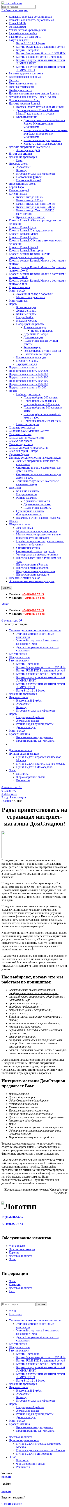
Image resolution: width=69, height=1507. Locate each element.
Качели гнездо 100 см (29, 197)
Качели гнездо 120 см (29, 200)
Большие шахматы (27, 491)
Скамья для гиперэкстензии (26, 437)
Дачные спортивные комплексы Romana (34, 93)
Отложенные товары (22, 1249)
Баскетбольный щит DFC (25, 36)
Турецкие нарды (26, 364)
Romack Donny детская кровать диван (40, 106)
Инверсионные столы (22, 183)
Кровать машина (26, 116)
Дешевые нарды (26, 310)
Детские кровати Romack (24, 103)
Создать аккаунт (11, 1503)
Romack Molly (17, 23)
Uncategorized (17, 26)
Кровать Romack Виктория (26, 250)
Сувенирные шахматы (30, 511)
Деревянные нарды (36, 334)
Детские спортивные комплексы (29, 146)
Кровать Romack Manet (23, 233)
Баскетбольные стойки (23, 33)
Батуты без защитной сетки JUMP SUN (41, 53)
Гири (19, 160)
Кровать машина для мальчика (43, 143)
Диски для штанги (20, 153)
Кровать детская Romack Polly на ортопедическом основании (29, 255)
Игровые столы (18, 163)
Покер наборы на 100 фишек (42, 404)
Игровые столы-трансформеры (35, 173)
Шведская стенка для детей (33, 574)
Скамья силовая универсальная (28, 447)
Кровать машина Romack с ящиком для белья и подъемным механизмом (46, 133)
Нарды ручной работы (30, 324)
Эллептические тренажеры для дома (31, 581)
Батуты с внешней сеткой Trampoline (39, 56)
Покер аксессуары (27, 424)
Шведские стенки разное (24, 577)
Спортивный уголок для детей (35, 551)
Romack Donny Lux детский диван (30, 16)
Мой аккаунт (17, 1245)
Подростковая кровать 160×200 (28, 380)
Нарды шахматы (26, 494)
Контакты (22, 773)
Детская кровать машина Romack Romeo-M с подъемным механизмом (44, 123)
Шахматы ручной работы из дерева (38, 517)
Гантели (14, 80)
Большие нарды (26, 307)
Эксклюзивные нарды (37, 354)
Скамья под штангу (21, 444)
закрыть (6, 1476)
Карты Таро (16, 187)
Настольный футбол (29, 177)
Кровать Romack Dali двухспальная (31, 230)
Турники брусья (19, 454)
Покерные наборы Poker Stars (42, 420)
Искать (7, 587)
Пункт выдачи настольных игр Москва (40, 763)
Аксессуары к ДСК (28, 150)
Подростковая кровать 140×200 (28, 377)
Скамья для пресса (20, 440)
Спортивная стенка (28, 547)
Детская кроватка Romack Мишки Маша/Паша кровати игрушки (37, 112)
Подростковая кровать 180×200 (28, 384)
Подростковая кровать (23, 367)
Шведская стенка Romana (32, 564)
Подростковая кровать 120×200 (28, 374)
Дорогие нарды (33, 337)
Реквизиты (23, 780)
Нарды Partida (24, 317)
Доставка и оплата (20, 1255)
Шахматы (15, 487)
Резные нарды (32, 347)
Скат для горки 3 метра (23, 450)
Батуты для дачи (19, 40)
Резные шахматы (26, 497)
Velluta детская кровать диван (27, 30)
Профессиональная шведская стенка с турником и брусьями (40, 543)
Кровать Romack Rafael (23, 247)
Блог (12, 1291)
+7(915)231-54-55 (34, 597)
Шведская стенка (19, 524)
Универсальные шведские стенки (37, 554)
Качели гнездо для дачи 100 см (35, 203)
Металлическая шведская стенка (36, 531)
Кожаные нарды (26, 314)
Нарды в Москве (26, 320)
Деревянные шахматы (37, 504)
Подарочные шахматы (38, 507)
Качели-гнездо (18, 193)
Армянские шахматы (37, 501)
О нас (12, 1259)
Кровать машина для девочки (42, 140)
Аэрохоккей (23, 167)
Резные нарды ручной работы (42, 350)
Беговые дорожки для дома (26, 73)
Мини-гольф (17, 290)
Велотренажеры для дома (25, 76)
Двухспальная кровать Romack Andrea (32, 96)
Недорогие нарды (27, 360)
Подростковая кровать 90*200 (27, 387)
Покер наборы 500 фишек (40, 400)
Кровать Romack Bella (22, 227)
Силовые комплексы (22, 427)
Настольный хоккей (28, 180)
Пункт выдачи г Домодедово (34, 767)
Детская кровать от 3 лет (24, 100)
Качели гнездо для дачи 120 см (35, 207)
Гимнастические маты (23, 83)
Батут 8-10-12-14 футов (30, 43)
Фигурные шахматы (29, 514)
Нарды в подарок (42, 330)
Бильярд (21, 170)
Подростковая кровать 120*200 (28, 370)
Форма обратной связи (30, 777)
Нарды (13, 303)
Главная (6, 800)
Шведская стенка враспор (32, 567)
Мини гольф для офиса (30, 297)
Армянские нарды (35, 327)
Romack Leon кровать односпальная (31, 20)
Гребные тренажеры (21, 86)
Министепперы (18, 300)
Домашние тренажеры (23, 156)
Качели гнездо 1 (19, 190)
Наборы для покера (28, 394)
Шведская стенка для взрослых (35, 571)
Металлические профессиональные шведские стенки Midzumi (38, 536)
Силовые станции (20, 434)
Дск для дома (24, 527)
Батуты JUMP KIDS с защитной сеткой (40, 46)
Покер (13, 390)
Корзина (14, 1252)
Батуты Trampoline (27, 50)
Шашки (13, 521)
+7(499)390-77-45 (33, 594)
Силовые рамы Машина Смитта (29, 430)
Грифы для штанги (20, 90)
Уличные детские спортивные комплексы (35, 457)
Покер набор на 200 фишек (41, 397)
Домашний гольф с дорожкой (34, 293)
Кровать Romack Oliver (23, 237)
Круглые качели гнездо (30, 217)
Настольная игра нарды (31, 357)
